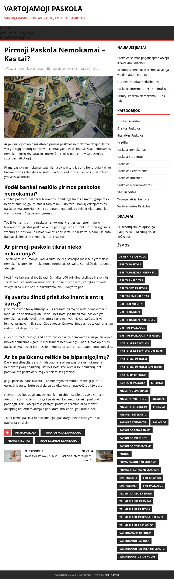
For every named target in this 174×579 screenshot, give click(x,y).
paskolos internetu (134, 438)
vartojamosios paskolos (137, 556)
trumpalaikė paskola (134, 509)
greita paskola (130, 264)
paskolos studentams (135, 446)
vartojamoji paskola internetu (142, 549)
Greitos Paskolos (128, 128)
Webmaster (37, 68)
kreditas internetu (133, 407)
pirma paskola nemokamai (62, 432)
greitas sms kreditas (134, 296)
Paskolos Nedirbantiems (134, 185)
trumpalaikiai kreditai (135, 493)
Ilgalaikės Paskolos (130, 135)
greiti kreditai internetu (137, 320)
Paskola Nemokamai (64, 68)
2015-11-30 (17, 68)
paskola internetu (133, 414)
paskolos (159, 422)
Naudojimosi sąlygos (17, 33)
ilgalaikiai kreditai (133, 359)
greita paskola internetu (137, 272)
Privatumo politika (15, 37)
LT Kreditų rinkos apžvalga (136, 227)
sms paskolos (153, 485)
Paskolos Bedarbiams (132, 171)
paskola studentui (133, 422)
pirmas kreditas (18, 440)
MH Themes (112, 574)
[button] (4, 28)
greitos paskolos (132, 328)
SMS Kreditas (126, 192)
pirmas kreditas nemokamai (57, 440)
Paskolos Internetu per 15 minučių (141, 89)
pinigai (124, 454)
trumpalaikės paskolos (136, 525)
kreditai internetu (132, 399)
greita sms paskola (133, 288)
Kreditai (123, 142)
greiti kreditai (129, 312)
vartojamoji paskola (134, 541)
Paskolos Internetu (130, 178)
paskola (159, 407)
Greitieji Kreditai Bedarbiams (138, 82)
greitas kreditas (131, 280)
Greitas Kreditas (128, 121)
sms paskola (128, 485)
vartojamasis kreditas (135, 533)
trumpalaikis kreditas (135, 501)
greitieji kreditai (131, 304)
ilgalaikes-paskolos (134, 343)
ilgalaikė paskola (132, 383)
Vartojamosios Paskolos (133, 206)
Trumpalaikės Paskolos (133, 199)
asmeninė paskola (132, 256)
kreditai (157, 383)
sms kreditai (128, 477)
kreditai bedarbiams (133, 391)
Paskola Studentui (130, 157)
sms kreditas (152, 477)
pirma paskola (25, 432)
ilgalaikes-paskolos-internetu (141, 351)
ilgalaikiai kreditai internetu (140, 367)
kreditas (158, 399)
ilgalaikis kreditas (132, 375)
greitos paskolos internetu (139, 335)
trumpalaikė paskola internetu (142, 517)
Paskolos (84, 68)
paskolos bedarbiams (134, 430)
